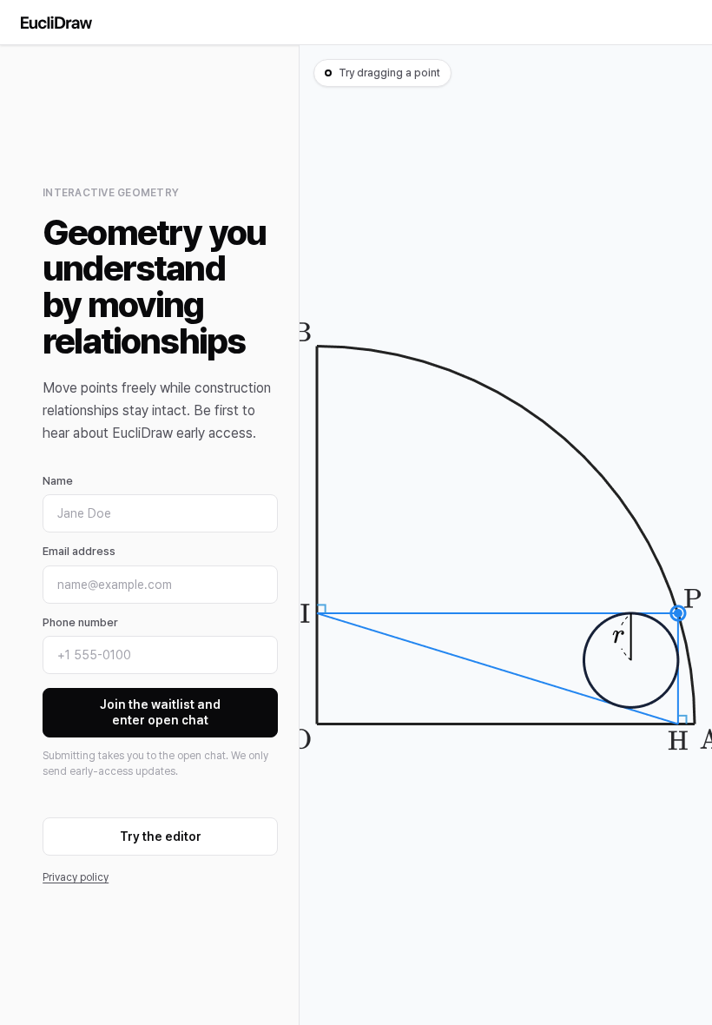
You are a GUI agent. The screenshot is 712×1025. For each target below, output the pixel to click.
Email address (79, 551)
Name (58, 480)
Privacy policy (76, 877)
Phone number (80, 622)
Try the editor (160, 836)
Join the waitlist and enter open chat (160, 712)
